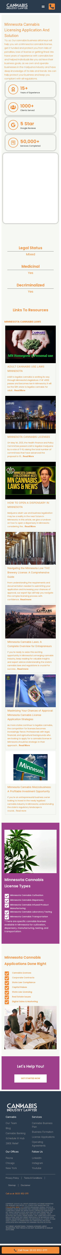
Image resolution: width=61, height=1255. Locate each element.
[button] (43, 6)
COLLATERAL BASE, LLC (14, 1207)
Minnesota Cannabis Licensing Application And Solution (26, 30)
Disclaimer (25, 1185)
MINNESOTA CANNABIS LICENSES (28, 436)
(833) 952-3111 (21, 1193)
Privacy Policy (12, 1178)
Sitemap (12, 1185)
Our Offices (12, 1151)
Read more (21, 810)
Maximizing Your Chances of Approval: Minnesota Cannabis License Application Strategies (30, 715)
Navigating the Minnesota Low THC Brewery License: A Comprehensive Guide (28, 572)
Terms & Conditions (33, 1178)
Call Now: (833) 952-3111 (30, 1250)
